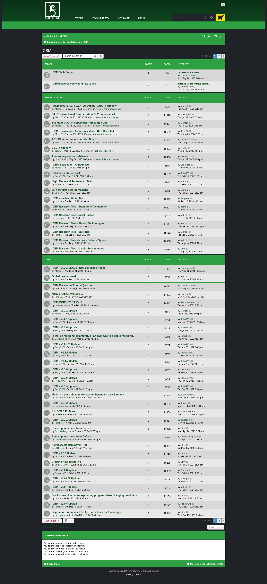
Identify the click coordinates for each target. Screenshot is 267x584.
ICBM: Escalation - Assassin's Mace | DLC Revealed (83, 131)
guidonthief (187, 394)
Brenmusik (186, 114)
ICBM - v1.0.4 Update (64, 503)
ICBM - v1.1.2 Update (64, 403)
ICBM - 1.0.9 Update (63, 453)
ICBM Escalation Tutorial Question (72, 285)
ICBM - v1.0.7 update (64, 486)
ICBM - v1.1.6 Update (64, 369)
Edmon (58, 184)
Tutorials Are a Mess (188, 72)
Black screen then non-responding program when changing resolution (94, 495)
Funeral (184, 293)
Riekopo (185, 478)
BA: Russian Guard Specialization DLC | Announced (83, 114)
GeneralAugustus (64, 431)
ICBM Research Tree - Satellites (71, 231)
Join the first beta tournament (70, 189)
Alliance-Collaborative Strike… (193, 83)
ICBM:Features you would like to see (74, 83)
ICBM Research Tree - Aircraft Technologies (78, 223)
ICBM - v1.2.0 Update (64, 327)
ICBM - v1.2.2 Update (64, 310)
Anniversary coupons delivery (70, 156)
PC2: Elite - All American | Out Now (73, 139)
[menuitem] (63, 36)
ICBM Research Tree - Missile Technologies (78, 248)
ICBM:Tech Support (63, 72)
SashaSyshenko (188, 302)
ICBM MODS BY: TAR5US (67, 302)
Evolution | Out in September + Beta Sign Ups (80, 122)
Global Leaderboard (64, 276)
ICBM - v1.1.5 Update (64, 377)
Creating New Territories (66, 461)
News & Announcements (108, 108)
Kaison (184, 403)
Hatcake (185, 335)
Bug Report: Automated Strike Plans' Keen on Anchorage (86, 512)
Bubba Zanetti (188, 411)
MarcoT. (59, 108)
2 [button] (219, 56)
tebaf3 (58, 150)
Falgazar (185, 198)
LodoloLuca (187, 267)
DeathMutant (187, 139)
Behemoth (186, 156)
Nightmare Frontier (104, 150)
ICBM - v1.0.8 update (64, 470)
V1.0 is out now (61, 147)
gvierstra (59, 414)
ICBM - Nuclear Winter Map (68, 198)
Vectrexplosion (62, 338)
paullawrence (62, 305)
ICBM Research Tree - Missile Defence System (79, 240)
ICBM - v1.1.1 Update (64, 419)
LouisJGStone (61, 464)
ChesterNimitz (188, 75)
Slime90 (184, 131)
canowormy (187, 86)
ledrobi (58, 201)
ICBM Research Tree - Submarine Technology (79, 206)
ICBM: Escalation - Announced (70, 164)
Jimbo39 (59, 296)
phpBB (122, 571)
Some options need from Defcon (71, 428)
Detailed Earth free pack (66, 173)
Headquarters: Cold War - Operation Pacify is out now (84, 105)
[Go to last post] (190, 105)
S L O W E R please (63, 411)
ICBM (46, 50)
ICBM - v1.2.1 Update (64, 319)
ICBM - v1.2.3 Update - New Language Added (79, 267)
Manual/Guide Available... (67, 293)
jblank (58, 498)
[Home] (43, 1)
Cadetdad (185, 164)
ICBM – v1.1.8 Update (64, 352)
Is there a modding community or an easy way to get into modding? (93, 335)
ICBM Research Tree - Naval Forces (73, 215)
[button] (223, 56)
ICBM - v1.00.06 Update (66, 478)
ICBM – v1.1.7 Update (64, 361)
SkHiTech (59, 447)
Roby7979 (60, 175)
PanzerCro (186, 503)
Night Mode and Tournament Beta (72, 181)
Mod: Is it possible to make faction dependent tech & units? (88, 394)
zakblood (185, 369)
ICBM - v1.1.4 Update (64, 386)
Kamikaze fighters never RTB (69, 444)
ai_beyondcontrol (64, 397)
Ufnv (183, 248)
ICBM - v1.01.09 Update (66, 344)
